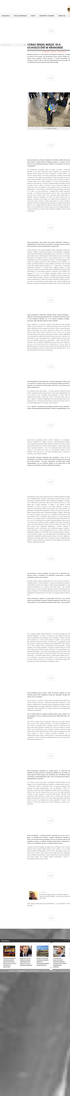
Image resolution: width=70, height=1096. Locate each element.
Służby (33, 15)
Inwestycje (61, 15)
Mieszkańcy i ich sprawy (47, 15)
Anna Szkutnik (45, 51)
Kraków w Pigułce (25, 7)
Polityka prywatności (34, 971)
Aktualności (6, 15)
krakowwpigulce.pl (22, 971)
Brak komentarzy (62, 51)
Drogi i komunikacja (20, 15)
